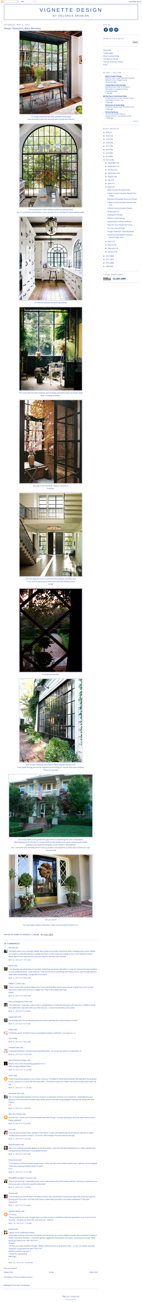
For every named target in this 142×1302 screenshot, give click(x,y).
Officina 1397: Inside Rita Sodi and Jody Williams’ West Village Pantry (119, 79)
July (109, 180)
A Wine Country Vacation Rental (119, 208)
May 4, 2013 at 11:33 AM (20, 1088)
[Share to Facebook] (50, 935)
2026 (108, 132)
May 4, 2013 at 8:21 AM (20, 1024)
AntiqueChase (14, 1047)
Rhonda (12, 948)
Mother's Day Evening (116, 218)
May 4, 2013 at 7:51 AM (20, 960)
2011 (108, 259)
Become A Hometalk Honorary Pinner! (122, 199)
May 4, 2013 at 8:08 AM (20, 996)
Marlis (11, 965)
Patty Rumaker (14, 1144)
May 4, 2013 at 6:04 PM (20, 1123)
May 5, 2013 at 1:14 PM (20, 1187)
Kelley (11, 1029)
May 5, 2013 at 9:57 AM (20, 1154)
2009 (108, 266)
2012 (108, 256)
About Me (107, 50)
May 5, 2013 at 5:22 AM (20, 1139)
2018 (108, 143)
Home (51, 1272)
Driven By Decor (111, 112)
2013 (108, 160)
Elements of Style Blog (114, 105)
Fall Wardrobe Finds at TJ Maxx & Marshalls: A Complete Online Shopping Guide (117, 89)
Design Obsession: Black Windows (120, 231)
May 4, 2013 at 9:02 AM (20, 1042)
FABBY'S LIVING (15, 983)
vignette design (71, 10)
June (110, 183)
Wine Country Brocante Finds (118, 190)
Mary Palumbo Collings (18, 1060)
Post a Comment (10, 1268)
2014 (108, 156)
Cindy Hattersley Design (115, 85)
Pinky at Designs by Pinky (18, 1001)
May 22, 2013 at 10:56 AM (21, 1262)
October (111, 170)
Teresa (11, 1193)
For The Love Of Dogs (116, 228)
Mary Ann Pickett (15, 1114)
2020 (108, 136)
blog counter (71, 1299)
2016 (108, 149)
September (112, 173)
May (109, 187)
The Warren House (110, 59)
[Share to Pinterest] (52, 935)
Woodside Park (14, 1093)
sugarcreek (13, 1017)
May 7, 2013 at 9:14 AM (20, 1205)
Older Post (93, 1272)
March (110, 245)
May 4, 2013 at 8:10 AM (20, 1011)
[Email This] (44, 935)
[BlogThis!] (46, 935)
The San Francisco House (113, 62)
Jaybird (11, 1229)
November (112, 166)
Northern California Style (116, 96)
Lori (10, 1129)
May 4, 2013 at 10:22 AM (20, 1070)
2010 (108, 263)
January (111, 252)
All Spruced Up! (113, 211)
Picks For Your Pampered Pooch (119, 225)
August (111, 176)
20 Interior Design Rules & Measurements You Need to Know (118, 115)
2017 (108, 146)
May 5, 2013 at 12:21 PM (20, 1172)
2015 (108, 153)
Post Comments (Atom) (23, 1277)
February (111, 248)
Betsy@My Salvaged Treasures (21, 1178)
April (110, 241)
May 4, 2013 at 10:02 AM (20, 1054)
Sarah (11, 1075)
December (112, 163)
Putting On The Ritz (115, 215)
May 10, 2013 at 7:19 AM (20, 1223)
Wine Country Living (111, 56)
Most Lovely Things (113, 76)
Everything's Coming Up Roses (119, 221)
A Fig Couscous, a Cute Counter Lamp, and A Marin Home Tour (119, 99)
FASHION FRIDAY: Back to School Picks (119, 107)
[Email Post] (41, 934)
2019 (108, 139)
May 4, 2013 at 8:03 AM (20, 978)
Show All (135, 121)
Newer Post (8, 1272)
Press (105, 65)
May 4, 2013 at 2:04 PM (20, 1108)
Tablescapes (108, 53)
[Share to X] (48, 935)
